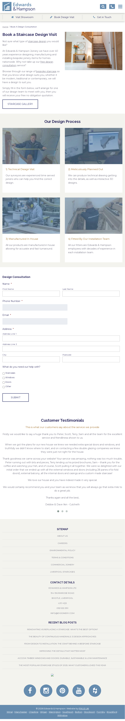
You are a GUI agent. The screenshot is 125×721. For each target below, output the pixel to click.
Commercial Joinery (62, 564)
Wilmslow (62, 715)
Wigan (43, 712)
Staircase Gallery (20, 104)
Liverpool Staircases (62, 572)
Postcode (67, 355)
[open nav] (120, 5)
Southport (67, 712)
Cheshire (33, 712)
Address (8, 329)
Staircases (10, 373)
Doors (8, 382)
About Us (62, 536)
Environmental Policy (62, 550)
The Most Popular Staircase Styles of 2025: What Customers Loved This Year (62, 665)
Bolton (78, 712)
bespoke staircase (46, 71)
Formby (101, 712)
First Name (8, 289)
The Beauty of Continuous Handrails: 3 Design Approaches (62, 636)
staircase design (37, 41)
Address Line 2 (10, 344)
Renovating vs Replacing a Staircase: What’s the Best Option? (62, 629)
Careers (62, 543)
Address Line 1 (9, 334)
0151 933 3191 (62, 608)
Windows (9, 377)
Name (7, 283)
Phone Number (12, 301)
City (5, 355)
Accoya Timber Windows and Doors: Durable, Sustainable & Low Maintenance (62, 658)
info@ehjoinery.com (62, 613)
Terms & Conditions (62, 557)
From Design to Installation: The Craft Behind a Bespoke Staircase (62, 643)
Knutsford (112, 712)
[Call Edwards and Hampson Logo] (112, 6)
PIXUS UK (84, 708)
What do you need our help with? (21, 366)
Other (8, 386)
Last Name (68, 289)
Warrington (55, 712)
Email (6, 315)
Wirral (10, 712)
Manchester (20, 712)
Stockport (89, 712)
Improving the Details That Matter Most (62, 651)
